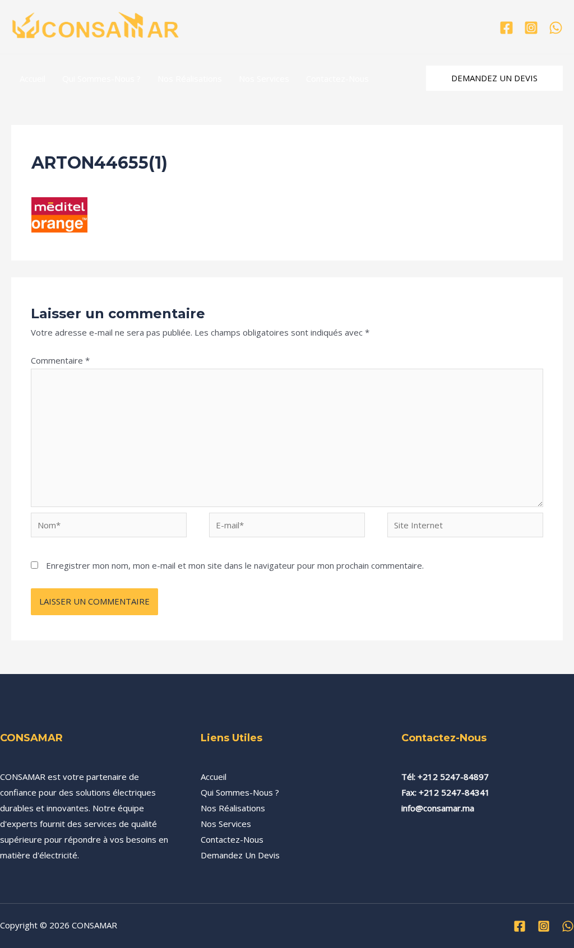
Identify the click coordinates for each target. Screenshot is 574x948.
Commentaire (60, 360)
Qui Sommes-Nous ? (101, 78)
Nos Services (264, 78)
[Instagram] (531, 28)
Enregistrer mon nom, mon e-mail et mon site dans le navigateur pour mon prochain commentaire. (235, 565)
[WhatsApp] (556, 28)
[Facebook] (506, 28)
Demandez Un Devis (240, 855)
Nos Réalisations (190, 78)
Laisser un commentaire (77, 182)
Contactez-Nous (337, 78)
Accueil (32, 78)
